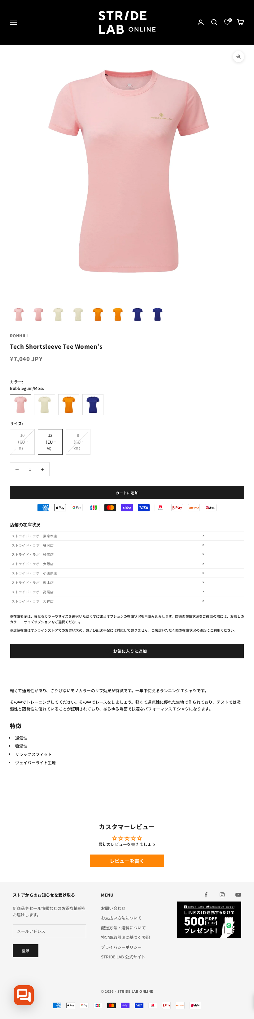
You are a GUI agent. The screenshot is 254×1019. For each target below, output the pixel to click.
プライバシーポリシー (121, 947)
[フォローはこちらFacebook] (206, 895)
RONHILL (19, 336)
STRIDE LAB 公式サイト (123, 957)
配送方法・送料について (123, 928)
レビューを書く (127, 860)
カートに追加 (127, 492)
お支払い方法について (121, 918)
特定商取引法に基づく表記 (125, 937)
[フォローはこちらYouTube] (238, 895)
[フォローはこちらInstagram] (222, 895)
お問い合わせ (113, 908)
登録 (25, 950)
